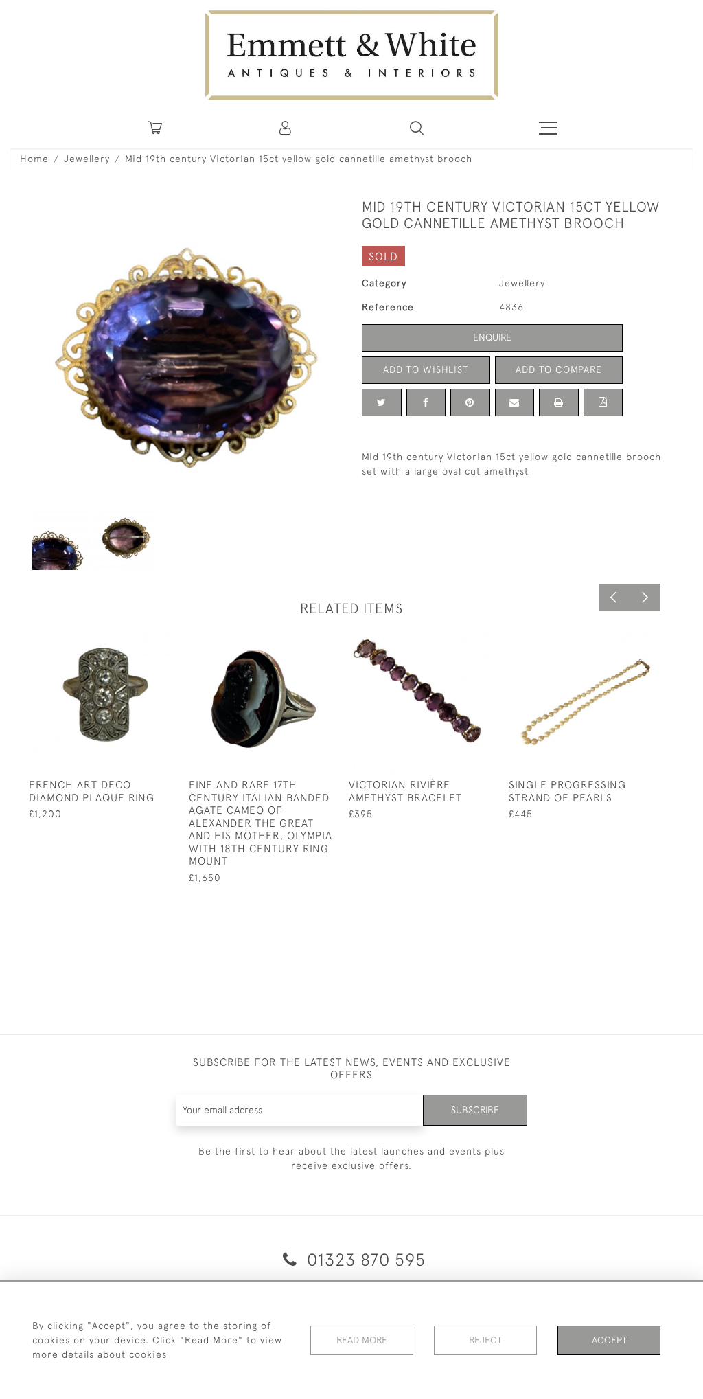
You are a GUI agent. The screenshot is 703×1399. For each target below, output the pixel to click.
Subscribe (475, 1109)
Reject (485, 1339)
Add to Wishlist (425, 369)
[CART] (155, 127)
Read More (361, 1339)
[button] (416, 127)
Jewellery (87, 158)
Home (34, 158)
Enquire (492, 337)
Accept (609, 1339)
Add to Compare (559, 369)
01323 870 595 (364, 1259)
